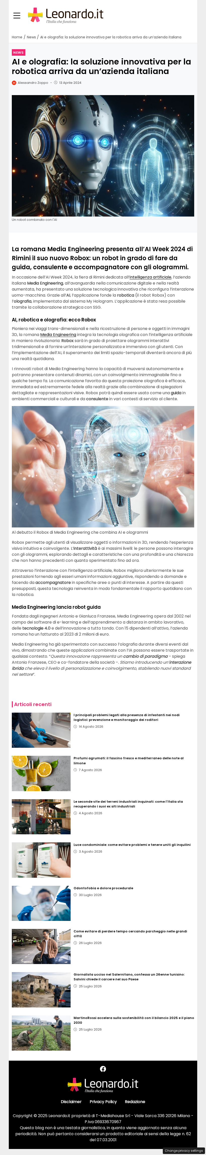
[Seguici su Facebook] (103, 1069)
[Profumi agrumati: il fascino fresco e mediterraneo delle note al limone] (41, 773)
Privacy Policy (103, 1102)
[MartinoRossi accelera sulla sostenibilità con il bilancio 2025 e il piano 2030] (41, 1033)
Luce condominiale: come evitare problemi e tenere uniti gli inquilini (132, 845)
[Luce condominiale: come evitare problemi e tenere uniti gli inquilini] (41, 859)
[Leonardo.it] (65, 15)
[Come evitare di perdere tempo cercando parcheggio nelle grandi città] (41, 946)
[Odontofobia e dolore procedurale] (41, 903)
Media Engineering (58, 334)
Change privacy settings (184, 1150)
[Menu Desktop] (17, 15)
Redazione (135, 1102)
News (18, 52)
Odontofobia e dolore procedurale (103, 888)
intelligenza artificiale (150, 277)
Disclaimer (71, 1102)
